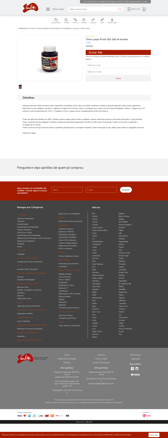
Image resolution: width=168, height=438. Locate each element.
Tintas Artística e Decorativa (69, 326)
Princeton (122, 264)
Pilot (120, 250)
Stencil (19, 247)
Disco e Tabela (64, 280)
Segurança (135, 359)
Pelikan (121, 244)
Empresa (101, 355)
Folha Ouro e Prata (24, 233)
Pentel (121, 247)
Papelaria (63, 225)
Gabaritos (62, 305)
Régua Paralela (65, 297)
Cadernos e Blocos (66, 229)
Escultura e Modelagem (26, 280)
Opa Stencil (123, 236)
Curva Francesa (65, 277)
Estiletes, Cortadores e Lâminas (29, 290)
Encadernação (22, 224)
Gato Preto (96, 286)
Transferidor (63, 291)
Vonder (121, 326)
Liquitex (95, 323)
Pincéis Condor (124, 253)
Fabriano (95, 281)
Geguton (95, 289)
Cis (93, 239)
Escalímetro (63, 282)
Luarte (94, 326)
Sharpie (122, 275)
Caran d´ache (97, 228)
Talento (121, 298)
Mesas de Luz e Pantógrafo (29, 340)
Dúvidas (67, 362)
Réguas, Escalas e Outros (70, 270)
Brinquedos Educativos (67, 235)
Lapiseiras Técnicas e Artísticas (31, 310)
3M (93, 213)
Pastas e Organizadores (68, 243)
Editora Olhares (98, 275)
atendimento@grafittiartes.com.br (101, 384)
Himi (94, 300)
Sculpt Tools (123, 272)
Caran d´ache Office (99, 230)
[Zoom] (20, 86)
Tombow (122, 309)
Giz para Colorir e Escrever (27, 269)
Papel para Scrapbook (26, 241)
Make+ (94, 337)
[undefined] (49, 58)
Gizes (19, 265)
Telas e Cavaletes (67, 311)
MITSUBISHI (123, 222)
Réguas (61, 299)
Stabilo (121, 286)
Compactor (96, 244)
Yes (120, 334)
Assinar (125, 190)
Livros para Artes (25, 317)
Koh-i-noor (96, 312)
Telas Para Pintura (66, 315)
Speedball (123, 281)
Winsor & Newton (125, 329)
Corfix (94, 253)
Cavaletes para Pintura (67, 318)
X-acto (121, 331)
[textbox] (95, 9)
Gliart (94, 295)
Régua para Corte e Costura (69, 294)
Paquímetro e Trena (66, 285)
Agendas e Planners (66, 232)
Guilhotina (21, 293)
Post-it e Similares (65, 249)
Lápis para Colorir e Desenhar (28, 306)
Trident (121, 312)
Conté (94, 247)
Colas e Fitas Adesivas (67, 240)
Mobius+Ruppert (125, 225)
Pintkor (121, 258)
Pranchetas (64, 260)
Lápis (19, 302)
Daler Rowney (97, 264)
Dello (94, 270)
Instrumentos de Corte (27, 283)
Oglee (121, 230)
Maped (121, 213)
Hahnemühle (97, 298)
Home (66, 355)
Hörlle (94, 303)
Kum (94, 315)
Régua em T (63, 288)
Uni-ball (122, 320)
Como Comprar (101, 359)
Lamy (94, 317)
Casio (94, 233)
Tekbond (122, 300)
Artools (95, 222)
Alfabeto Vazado (65, 274)
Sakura (121, 267)
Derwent (95, 272)
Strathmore (123, 292)
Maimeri (95, 334)
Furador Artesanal (24, 230)
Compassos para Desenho (69, 308)
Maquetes (21, 336)
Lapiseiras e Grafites (25, 314)
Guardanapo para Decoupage (28, 235)
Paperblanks (123, 242)
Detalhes (89, 46)
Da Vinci (95, 258)
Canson (95, 225)
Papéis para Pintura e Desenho (71, 221)
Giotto (94, 292)
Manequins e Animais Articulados (32, 325)
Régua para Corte (24, 298)
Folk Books (96, 284)
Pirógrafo (20, 244)
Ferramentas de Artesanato (28, 227)
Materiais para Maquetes (28, 332)
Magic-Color (97, 331)
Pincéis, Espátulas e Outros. (69, 256)
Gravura (20, 277)
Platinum (122, 261)
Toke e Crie (123, 306)
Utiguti (121, 323)
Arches (94, 219)
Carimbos (21, 221)
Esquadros (63, 302)
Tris (120, 315)
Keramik (95, 309)
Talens (121, 295)
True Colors (123, 317)
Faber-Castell (97, 278)
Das (93, 267)
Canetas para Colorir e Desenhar (30, 262)
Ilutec (94, 306)
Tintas (62, 322)
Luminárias (63, 266)
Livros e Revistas (23, 321)
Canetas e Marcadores (27, 258)
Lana (94, 320)
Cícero (94, 236)
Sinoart (121, 278)
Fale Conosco (135, 355)
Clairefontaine (97, 242)
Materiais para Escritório (68, 246)
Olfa (120, 233)
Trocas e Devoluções (101, 362)
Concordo (154, 435)
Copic (94, 250)
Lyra (93, 329)
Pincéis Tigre (123, 256)
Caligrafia (21, 250)
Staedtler (122, 289)
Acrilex (88, 43)
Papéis (62, 217)
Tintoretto (122, 303)
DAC (94, 261)
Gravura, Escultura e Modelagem (31, 273)
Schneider (122, 270)
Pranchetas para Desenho (69, 264)
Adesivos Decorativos (25, 219)
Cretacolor (96, 256)
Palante (122, 239)
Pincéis (62, 252)
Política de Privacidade (67, 359)
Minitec (121, 219)
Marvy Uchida (124, 216)
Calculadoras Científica (67, 237)
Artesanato (22, 215)
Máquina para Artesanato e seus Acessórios (34, 238)
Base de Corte (22, 287)
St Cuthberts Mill (125, 284)
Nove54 (122, 228)
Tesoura (20, 296)
